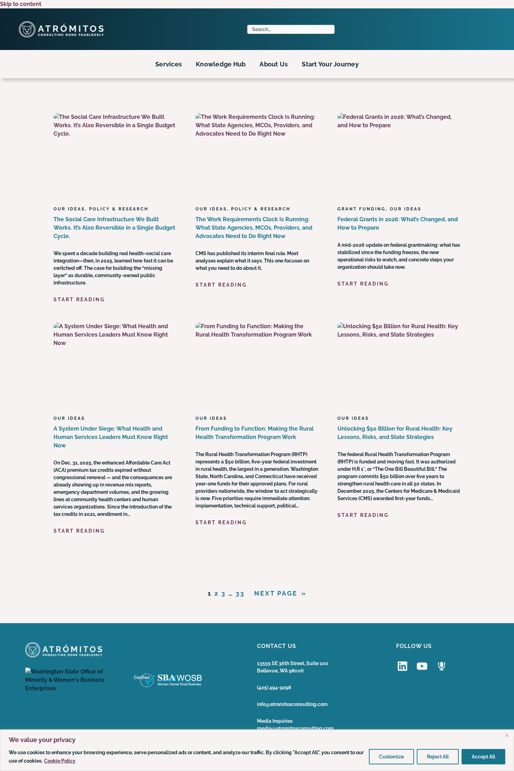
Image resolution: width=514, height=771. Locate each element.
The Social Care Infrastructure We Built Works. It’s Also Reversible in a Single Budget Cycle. (114, 227)
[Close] (506, 735)
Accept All (483, 756)
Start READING (79, 299)
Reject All (438, 756)
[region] (257, 750)
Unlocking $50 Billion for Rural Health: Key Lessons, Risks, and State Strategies (394, 432)
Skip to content (20, 4)
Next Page (280, 593)
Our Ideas (69, 209)
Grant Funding (361, 209)
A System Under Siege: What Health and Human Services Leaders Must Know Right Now (110, 437)
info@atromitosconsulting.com (292, 704)
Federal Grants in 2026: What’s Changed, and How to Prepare (397, 223)
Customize (391, 756)
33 (240, 593)
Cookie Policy (60, 761)
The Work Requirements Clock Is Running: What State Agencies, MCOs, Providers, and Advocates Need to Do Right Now (253, 227)
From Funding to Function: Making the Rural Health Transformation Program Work (254, 432)
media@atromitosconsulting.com (295, 728)
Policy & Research (119, 209)
